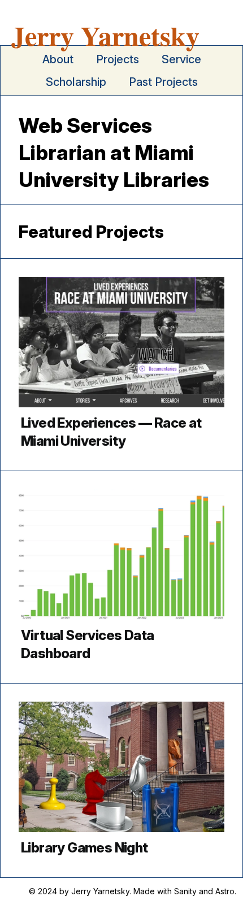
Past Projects (163, 82)
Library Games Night (84, 847)
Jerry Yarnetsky (105, 35)
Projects (117, 59)
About (57, 59)
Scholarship (76, 82)
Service (181, 59)
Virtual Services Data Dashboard (87, 644)
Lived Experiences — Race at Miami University (111, 432)
